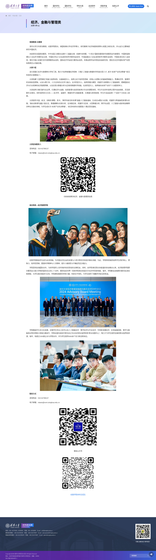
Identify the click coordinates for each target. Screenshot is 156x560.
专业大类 (14, 15)
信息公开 (115, 6)
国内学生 (56, 6)
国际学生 (68, 6)
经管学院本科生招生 (78, 495)
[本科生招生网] (19, 6)
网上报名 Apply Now (136, 6)
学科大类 (80, 6)
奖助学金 (104, 6)
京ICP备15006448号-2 (11, 558)
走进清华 (92, 6)
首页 (46, 6)
